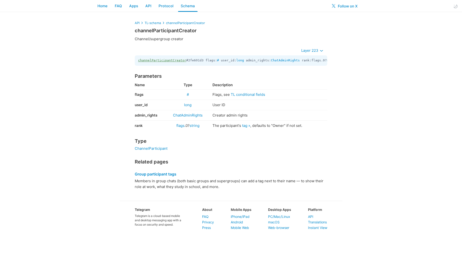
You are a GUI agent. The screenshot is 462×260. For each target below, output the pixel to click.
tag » (246, 125)
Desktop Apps (279, 210)
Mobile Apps (241, 210)
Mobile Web (240, 228)
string (194, 125)
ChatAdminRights (285, 60)
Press (206, 228)
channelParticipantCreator (185, 23)
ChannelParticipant (151, 148)
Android (237, 222)
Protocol (166, 6)
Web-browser (278, 228)
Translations (317, 222)
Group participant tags (155, 174)
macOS (274, 222)
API (148, 6)
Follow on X (347, 6)
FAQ (118, 6)
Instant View (317, 228)
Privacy (208, 222)
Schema (188, 6)
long (240, 60)
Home (102, 6)
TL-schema (153, 23)
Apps (133, 6)
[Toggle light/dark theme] (455, 6)
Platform (315, 210)
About (207, 210)
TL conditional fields (248, 94)
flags (180, 125)
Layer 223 (310, 50)
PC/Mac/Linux (279, 216)
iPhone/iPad (240, 216)
